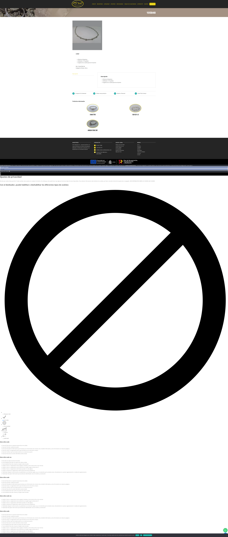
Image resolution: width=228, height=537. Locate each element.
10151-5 (135, 114)
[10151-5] (135, 105)
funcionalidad (7, 426)
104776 (93, 114)
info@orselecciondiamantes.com (103, 150)
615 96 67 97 (99, 147)
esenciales (6, 420)
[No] (226, 535)
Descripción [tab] (75, 73)
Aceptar (137, 535)
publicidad (6, 438)
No (141, 535)
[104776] (92, 105)
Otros (86, 68)
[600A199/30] (92, 120)
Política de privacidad (148, 535)
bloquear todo (7, 414)
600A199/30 (92, 130)
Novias (82, 68)
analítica (6, 432)
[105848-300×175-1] (92, 35)
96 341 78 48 (99, 145)
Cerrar (1, 169)
